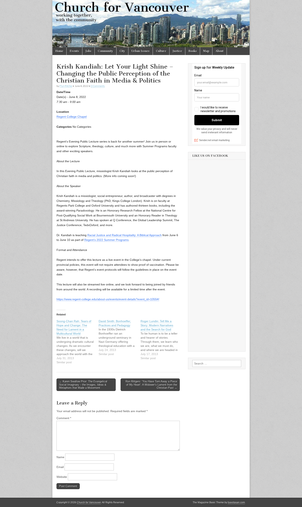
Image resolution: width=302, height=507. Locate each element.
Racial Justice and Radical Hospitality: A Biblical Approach (124, 235)
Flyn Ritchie (66, 85)
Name (60, 457)
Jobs (88, 51)
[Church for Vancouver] (151, 23)
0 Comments (98, 85)
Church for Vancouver (89, 502)
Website (61, 476)
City (122, 51)
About (220, 51)
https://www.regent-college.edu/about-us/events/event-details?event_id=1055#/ (107, 299)
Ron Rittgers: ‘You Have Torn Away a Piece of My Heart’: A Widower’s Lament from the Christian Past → (151, 384)
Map (206, 51)
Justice (177, 51)
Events (74, 51)
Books (192, 51)
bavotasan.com (236, 502)
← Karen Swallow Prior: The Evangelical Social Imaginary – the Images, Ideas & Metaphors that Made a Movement (83, 384)
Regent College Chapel (71, 116)
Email (60, 467)
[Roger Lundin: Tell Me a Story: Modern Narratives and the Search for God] (162, 339)
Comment (63, 418)
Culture (161, 51)
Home (59, 51)
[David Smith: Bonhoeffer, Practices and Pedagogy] (120, 337)
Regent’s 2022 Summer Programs (106, 239)
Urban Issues (140, 51)
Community (105, 51)
